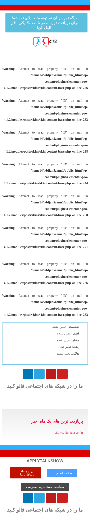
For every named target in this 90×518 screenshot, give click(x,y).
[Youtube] (62, 374)
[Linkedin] (28, 374)
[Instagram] (51, 374)
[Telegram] (39, 374)
